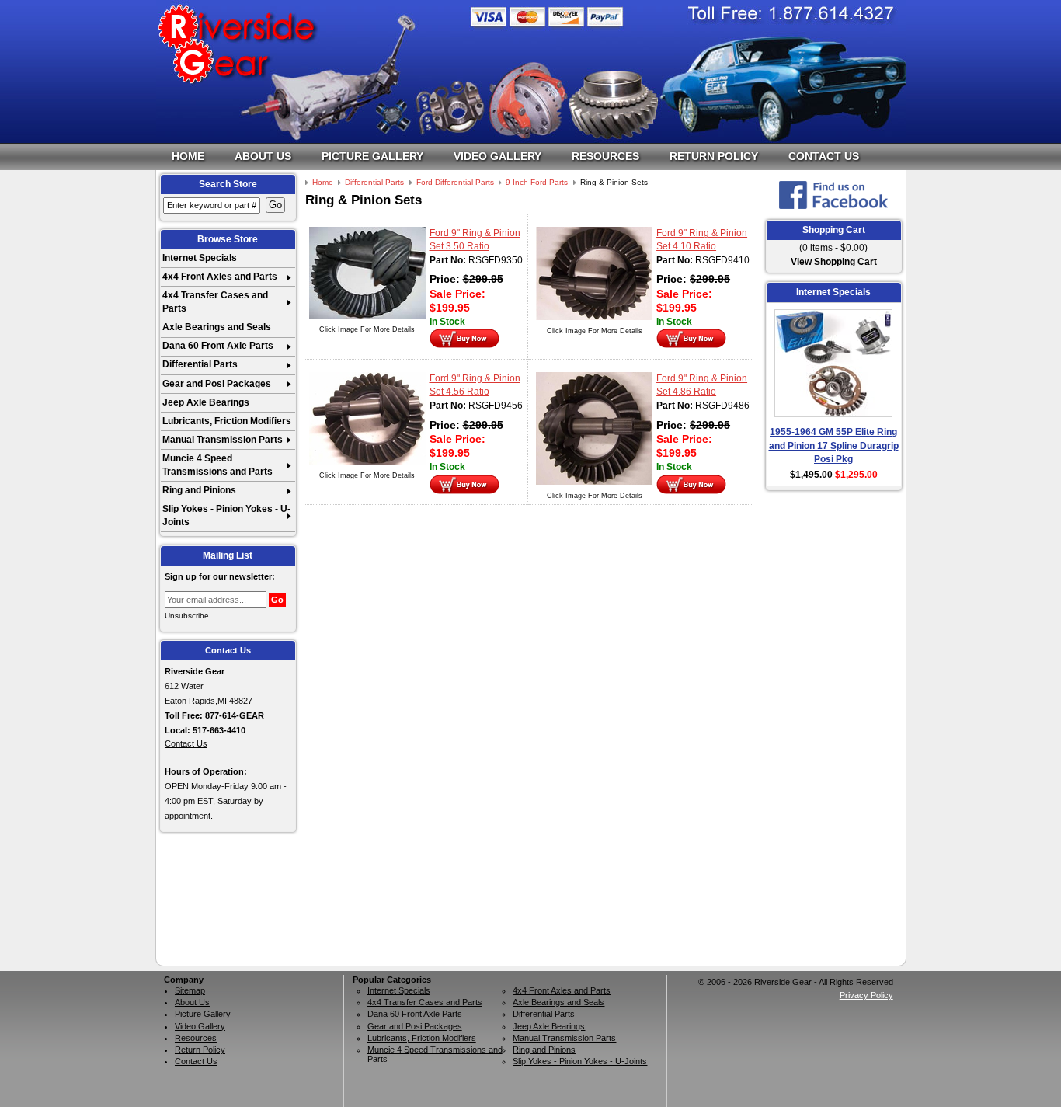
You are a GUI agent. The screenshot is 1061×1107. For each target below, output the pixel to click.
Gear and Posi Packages (216, 383)
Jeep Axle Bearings (205, 402)
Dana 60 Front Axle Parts (217, 345)
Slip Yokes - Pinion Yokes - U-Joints (226, 515)
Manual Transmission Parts (222, 439)
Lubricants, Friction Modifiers (226, 421)
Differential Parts (200, 364)
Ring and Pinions (199, 490)
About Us (263, 156)
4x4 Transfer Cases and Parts (215, 302)
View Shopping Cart (834, 261)
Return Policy (714, 156)
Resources (605, 156)
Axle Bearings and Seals (216, 327)
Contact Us (823, 156)
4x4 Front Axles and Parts (219, 276)
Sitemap (190, 990)
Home (188, 156)
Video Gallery (497, 156)
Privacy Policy (866, 995)
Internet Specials (199, 258)
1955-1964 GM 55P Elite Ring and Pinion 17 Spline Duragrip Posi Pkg (834, 445)
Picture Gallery (372, 156)
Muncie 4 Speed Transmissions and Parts (217, 465)
